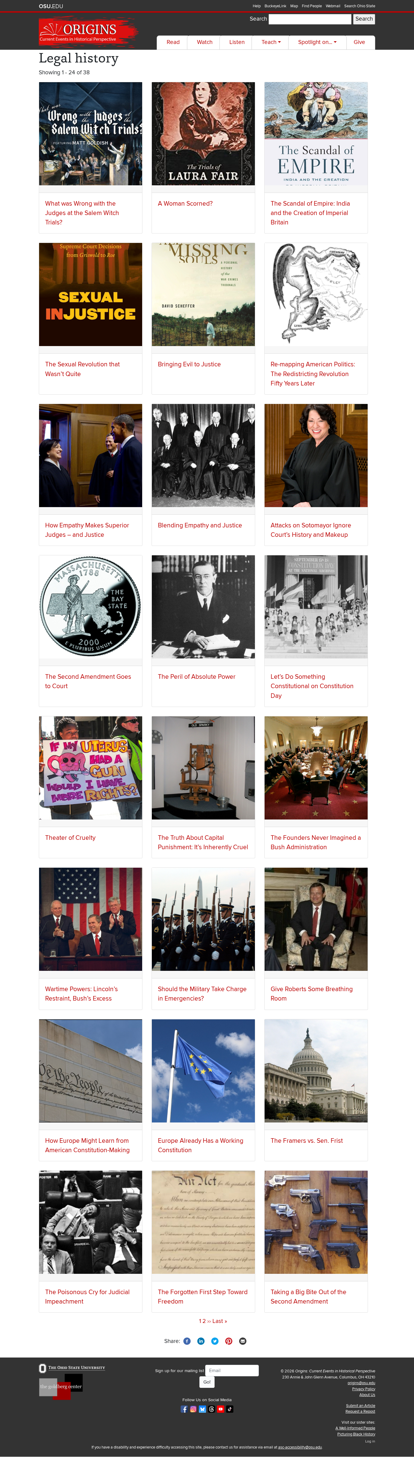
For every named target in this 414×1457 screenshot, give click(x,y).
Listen (237, 42)
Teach (269, 42)
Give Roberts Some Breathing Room (312, 993)
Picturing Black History (356, 1434)
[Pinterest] (229, 1341)
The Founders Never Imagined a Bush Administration (316, 842)
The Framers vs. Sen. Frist (307, 1141)
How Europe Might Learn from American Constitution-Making (87, 1145)
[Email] (243, 1341)
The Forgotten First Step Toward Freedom (203, 1296)
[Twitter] (215, 1341)
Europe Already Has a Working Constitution (200, 1145)
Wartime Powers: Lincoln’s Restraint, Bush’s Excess (81, 993)
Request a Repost (360, 1411)
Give (359, 42)
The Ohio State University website (51, 6)
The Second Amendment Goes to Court (88, 681)
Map (294, 6)
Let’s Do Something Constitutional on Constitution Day (312, 686)
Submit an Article (360, 1405)
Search (258, 18)
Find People (312, 6)
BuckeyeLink (275, 6)
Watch (204, 42)
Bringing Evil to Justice (189, 364)
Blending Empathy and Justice (200, 525)
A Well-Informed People (355, 1428)
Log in (370, 1441)
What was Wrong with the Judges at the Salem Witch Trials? (82, 213)
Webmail (333, 6)
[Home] (89, 32)
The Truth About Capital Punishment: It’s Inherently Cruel (203, 842)
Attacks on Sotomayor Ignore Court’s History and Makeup (311, 530)
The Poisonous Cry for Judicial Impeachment (87, 1296)
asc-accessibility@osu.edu (300, 1447)
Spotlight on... (315, 42)
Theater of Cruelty (70, 838)
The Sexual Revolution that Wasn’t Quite (82, 369)
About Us (367, 1394)
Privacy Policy (363, 1389)
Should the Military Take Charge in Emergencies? (202, 993)
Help (257, 6)
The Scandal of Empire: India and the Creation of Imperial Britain (310, 213)
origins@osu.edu (361, 1383)
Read (173, 42)
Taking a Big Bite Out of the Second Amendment (308, 1296)
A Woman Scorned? (185, 203)
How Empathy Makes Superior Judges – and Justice (87, 530)
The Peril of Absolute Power (196, 677)
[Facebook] (187, 1341)
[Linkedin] (201, 1341)
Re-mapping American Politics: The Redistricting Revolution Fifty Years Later (313, 374)
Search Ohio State (359, 6)
